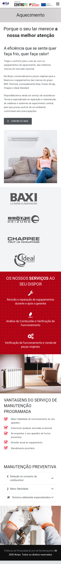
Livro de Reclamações (41, 550)
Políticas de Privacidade (16, 550)
